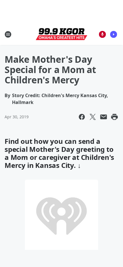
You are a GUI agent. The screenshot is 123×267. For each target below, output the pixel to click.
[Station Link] (61, 34)
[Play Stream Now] (113, 34)
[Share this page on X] (93, 117)
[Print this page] (114, 117)
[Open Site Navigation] (8, 34)
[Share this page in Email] (104, 117)
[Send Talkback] (102, 34)
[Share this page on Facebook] (82, 117)
